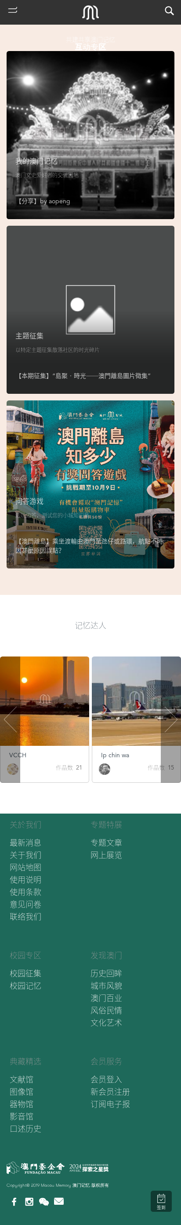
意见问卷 (25, 904)
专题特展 (106, 824)
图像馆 (21, 1092)
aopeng (59, 201)
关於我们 (25, 824)
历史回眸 (106, 973)
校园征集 (25, 973)
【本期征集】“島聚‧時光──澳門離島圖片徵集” (83, 375)
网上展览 (106, 855)
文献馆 (21, 1079)
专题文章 (106, 842)
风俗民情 (106, 1010)
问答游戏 (29, 501)
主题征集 (29, 336)
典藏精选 (25, 1061)
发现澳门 (106, 955)
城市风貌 (106, 985)
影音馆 (21, 1116)
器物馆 (21, 1104)
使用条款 (25, 892)
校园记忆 (25, 985)
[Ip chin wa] (104, 768)
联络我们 (25, 916)
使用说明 (25, 879)
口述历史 (25, 1128)
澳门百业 (106, 998)
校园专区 (25, 955)
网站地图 (25, 867)
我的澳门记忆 (36, 161)
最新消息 (25, 842)
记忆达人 (90, 625)
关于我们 (25, 855)
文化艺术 (106, 1022)
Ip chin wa (115, 755)
